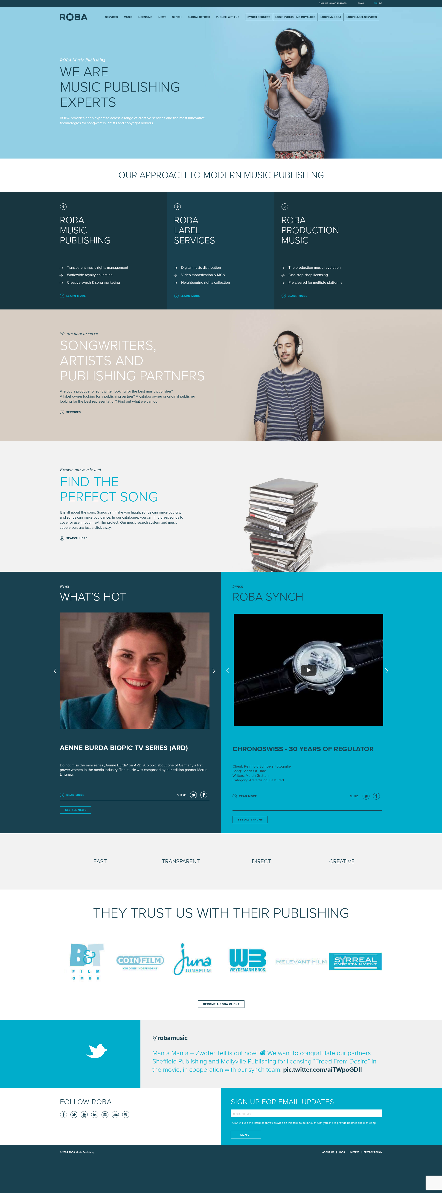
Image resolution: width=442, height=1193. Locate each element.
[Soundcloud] (115, 1114)
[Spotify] (125, 1114)
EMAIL (361, 3)
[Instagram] (104, 1114)
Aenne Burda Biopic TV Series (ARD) (124, 748)
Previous (55, 671)
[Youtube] (84, 1114)
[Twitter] (73, 1114)
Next (214, 671)
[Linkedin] (94, 1114)
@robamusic (170, 1038)
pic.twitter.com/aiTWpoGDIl (322, 1070)
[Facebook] (63, 1114)
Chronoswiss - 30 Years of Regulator (303, 749)
